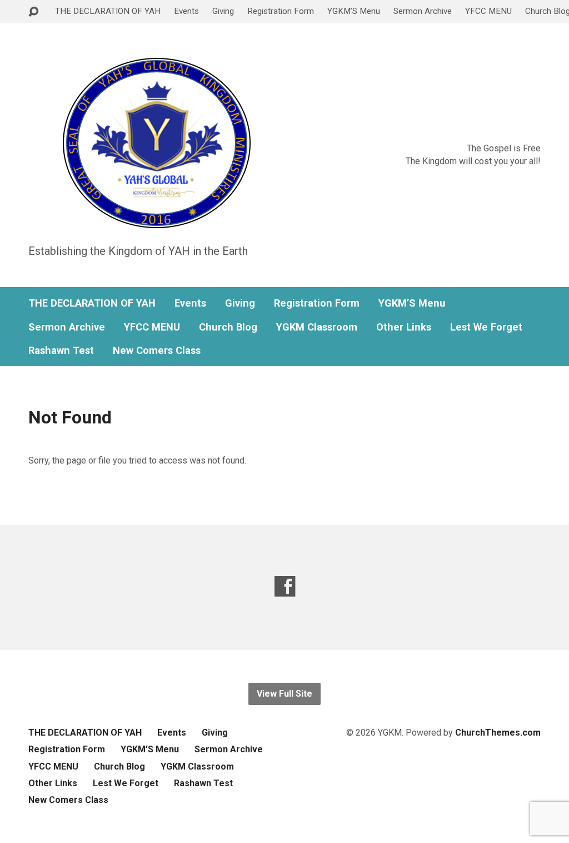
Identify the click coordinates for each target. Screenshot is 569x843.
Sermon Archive (422, 11)
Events (186, 11)
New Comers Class (157, 351)
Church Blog (228, 327)
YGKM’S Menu (353, 11)
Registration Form (280, 11)
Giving (223, 11)
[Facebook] (284, 586)
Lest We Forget (486, 327)
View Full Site (284, 693)
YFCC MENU (488, 11)
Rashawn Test (61, 351)
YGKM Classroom (316, 327)
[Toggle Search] (33, 12)
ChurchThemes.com (498, 732)
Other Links (403, 327)
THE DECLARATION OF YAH (108, 11)
